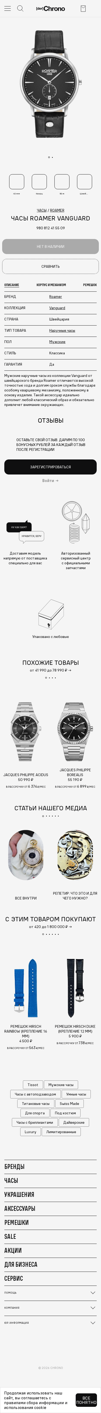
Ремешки (16, 1222)
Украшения (19, 1194)
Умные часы (76, 1094)
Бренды (14, 1166)
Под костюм (65, 1113)
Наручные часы (62, 330)
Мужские (57, 341)
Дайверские (74, 1122)
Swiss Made (69, 1103)
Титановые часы (36, 1103)
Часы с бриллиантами (34, 1122)
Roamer (55, 296)
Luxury (30, 1131)
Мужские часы (61, 1084)
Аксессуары (19, 1208)
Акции (13, 1250)
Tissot (32, 1084)
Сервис (13, 1278)
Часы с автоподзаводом (35, 1094)
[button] (46, 678)
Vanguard (57, 307)
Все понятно (86, 1400)
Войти (48, 480)
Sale (10, 1236)
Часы (11, 1180)
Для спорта (35, 1113)
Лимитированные (61, 1131)
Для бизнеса (20, 1264)
